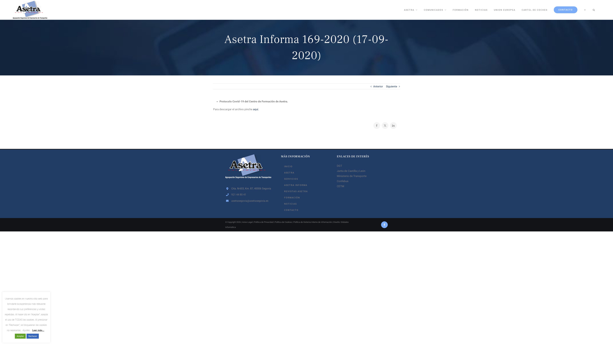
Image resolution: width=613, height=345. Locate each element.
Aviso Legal (247, 222)
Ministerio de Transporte (352, 176)
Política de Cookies (283, 222)
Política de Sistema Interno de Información (312, 222)
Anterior (378, 86)
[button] (593, 10)
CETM (340, 186)
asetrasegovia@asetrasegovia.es (249, 200)
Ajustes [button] (26, 330)
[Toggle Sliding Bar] (585, 10)
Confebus (342, 181)
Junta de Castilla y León (351, 170)
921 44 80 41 (238, 194)
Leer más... (38, 330)
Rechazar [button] (32, 336)
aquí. (256, 109)
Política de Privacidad (263, 222)
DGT (339, 165)
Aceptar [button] (20, 336)
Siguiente (391, 86)
